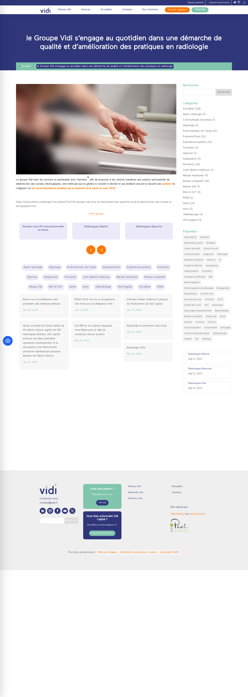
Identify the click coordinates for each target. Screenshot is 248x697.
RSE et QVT (190, 192)
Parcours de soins (193, 299)
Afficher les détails (184, 690)
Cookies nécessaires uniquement (219, 675)
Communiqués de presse (197, 120)
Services (85, 9)
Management (223, 288)
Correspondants (192, 254)
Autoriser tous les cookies (219, 655)
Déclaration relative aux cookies (138, 552)
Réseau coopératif (193, 181)
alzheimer (204, 237)
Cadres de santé (192, 249)
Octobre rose (207, 294)
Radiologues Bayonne (96, 226)
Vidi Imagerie (190, 220)
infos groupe (96, 214)
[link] (178, 514)
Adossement (190, 237)
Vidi (197, 339)
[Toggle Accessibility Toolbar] (8, 341)
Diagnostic (208, 254)
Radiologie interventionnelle (197, 311)
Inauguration (190, 159)
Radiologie (217, 305)
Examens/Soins (191, 136)
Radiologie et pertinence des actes (147, 326)
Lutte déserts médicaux (196, 170)
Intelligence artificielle (194, 277)
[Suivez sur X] (72, 511)
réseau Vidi (211, 316)
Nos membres (150, 9)
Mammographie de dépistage (198, 288)
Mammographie (192, 282)
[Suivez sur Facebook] (57, 511)
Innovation (189, 164)
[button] (101, 249)
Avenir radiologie (192, 114)
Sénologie (225, 328)
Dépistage (188, 125)
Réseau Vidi (64, 9)
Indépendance (191, 271)
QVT (207, 305)
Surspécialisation (192, 328)
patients (167, 184)
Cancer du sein (211, 249)
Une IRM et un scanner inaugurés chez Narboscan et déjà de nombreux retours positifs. (93, 330)
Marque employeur (193, 175)
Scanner (188, 322)
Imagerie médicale (193, 266)
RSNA (186, 198)
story (186, 209)
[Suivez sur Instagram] (50, 511)
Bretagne (210, 243)
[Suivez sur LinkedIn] (43, 511)
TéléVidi (200, 9)
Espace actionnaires (219, 3)
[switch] (99, 690)
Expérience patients (193, 260)
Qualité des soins (192, 305)
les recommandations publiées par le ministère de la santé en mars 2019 (73, 188)
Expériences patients (195, 142)
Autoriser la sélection (219, 665)
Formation (189, 148)
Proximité (209, 299)
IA (220, 260)
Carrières (127, 9)
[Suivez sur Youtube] (65, 511)
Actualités (106, 9)
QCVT (220, 299)
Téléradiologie (191, 214)
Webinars (206, 339)
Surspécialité (210, 328)
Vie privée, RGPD (169, 552)
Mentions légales (107, 552)
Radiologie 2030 (136, 348)
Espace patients (196, 3)
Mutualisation (190, 294)
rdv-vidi (102, 502)
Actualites (188, 109)
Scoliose (200, 322)
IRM (210, 277)
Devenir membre (177, 10)
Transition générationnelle (196, 333)
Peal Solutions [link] (197, 514)
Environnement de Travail (197, 131)
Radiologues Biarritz (43, 226)
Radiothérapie (222, 311)
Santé (186, 203)
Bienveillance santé (193, 243)
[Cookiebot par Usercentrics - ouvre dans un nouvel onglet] (22, 690)
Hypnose (188, 153)
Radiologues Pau (149, 226)
